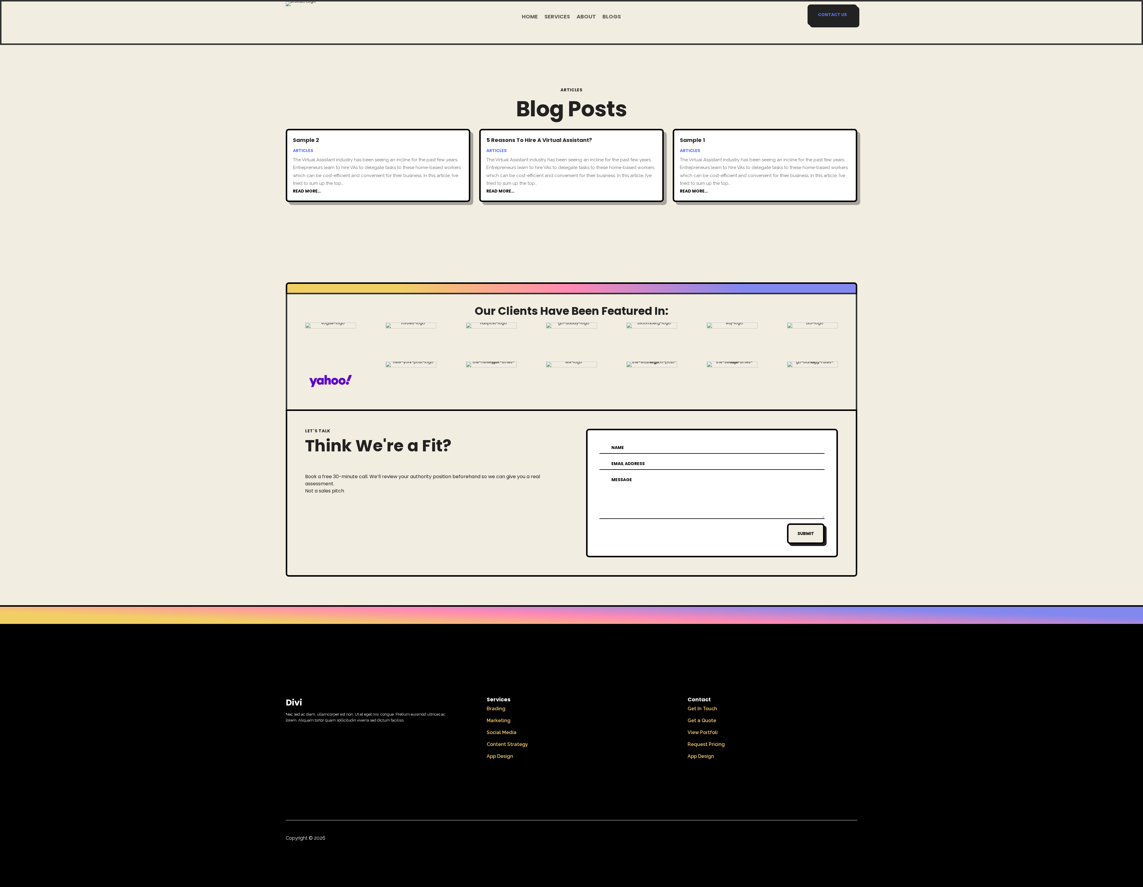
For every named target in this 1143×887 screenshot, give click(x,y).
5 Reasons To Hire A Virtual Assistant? (539, 140)
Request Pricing (706, 744)
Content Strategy (507, 744)
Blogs (611, 17)
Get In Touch (702, 708)
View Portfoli (703, 732)
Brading (496, 708)
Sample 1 (692, 140)
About (586, 17)
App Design (500, 756)
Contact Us (832, 15)
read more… (307, 191)
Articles (303, 151)
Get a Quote (702, 720)
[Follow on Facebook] (827, 839)
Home (530, 17)
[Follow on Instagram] (852, 839)
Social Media (501, 732)
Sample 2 (306, 140)
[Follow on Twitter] (840, 839)
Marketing (498, 720)
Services (557, 17)
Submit (805, 533)
